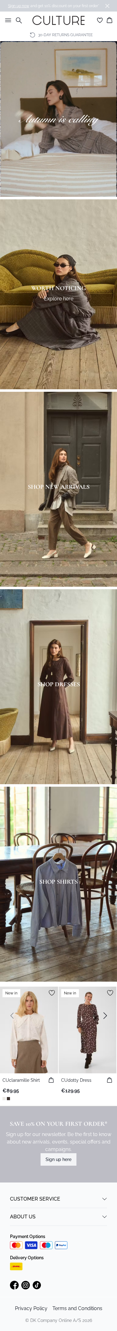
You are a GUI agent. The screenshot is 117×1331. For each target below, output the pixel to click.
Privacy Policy (31, 1308)
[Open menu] (6, 20)
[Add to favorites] (52, 993)
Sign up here (58, 1159)
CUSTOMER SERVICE (35, 1199)
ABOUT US (23, 1217)
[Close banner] (107, 6)
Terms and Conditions (77, 1308)
